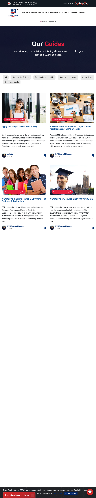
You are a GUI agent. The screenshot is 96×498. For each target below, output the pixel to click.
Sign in (65, 3)
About (28, 12)
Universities (42, 12)
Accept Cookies (70, 493)
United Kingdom (48, 22)
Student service (73, 12)
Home (23, 12)
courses (34, 12)
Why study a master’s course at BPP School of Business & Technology (24, 200)
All (6, 77)
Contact (83, 12)
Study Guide (87, 77)
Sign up (70, 3)
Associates (63, 12)
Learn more (57, 493)
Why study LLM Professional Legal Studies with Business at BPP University (70, 127)
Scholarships (53, 12)
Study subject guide (68, 77)
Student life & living (21, 77)
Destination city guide (44, 77)
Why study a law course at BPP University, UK (71, 199)
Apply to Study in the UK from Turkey (19, 126)
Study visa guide (12, 82)
